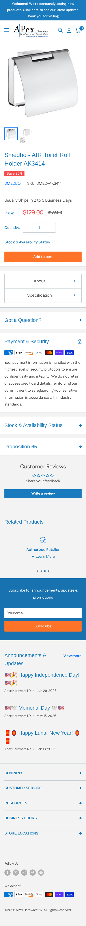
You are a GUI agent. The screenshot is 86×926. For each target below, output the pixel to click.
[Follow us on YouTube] (41, 872)
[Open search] (60, 30)
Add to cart (43, 256)
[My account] (69, 30)
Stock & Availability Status (27, 242)
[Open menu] (6, 30)
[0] (78, 30)
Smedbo (12, 183)
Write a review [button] (43, 493)
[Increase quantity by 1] (51, 227)
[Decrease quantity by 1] (27, 227)
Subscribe (43, 626)
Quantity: (12, 227)
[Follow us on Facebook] (7, 872)
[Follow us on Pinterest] (33, 872)
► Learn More (43, 556)
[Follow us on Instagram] (24, 872)
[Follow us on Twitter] (16, 872)
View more (73, 656)
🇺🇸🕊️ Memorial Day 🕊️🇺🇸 (34, 708)
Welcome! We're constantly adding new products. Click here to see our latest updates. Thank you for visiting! (43, 10)
